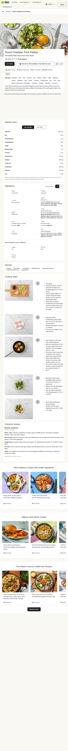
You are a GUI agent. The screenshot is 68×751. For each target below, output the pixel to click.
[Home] (3, 12)
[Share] (61, 64)
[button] (50, 4)
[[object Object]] (57, 64)
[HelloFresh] (5, 2)
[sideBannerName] (34, 107)
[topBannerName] (34, 18)
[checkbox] (5, 59)
